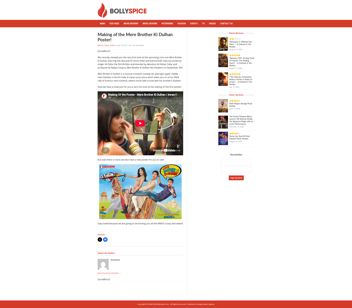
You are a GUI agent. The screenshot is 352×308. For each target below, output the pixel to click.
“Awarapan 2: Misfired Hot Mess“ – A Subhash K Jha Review (240, 44)
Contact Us (226, 23)
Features (114, 23)
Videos (212, 23)
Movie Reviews (131, 23)
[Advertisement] (204, 9)
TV (203, 23)
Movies (101, 45)
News (102, 23)
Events (194, 23)
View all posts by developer (109, 273)
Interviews (167, 23)
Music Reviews (150, 23)
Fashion (182, 23)
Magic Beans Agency (206, 304)
